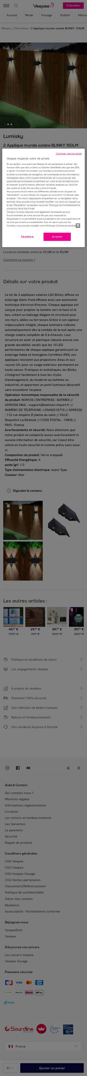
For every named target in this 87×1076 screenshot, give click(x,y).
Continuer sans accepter (69, 153)
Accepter (57, 236)
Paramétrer (27, 236)
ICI (77, 225)
